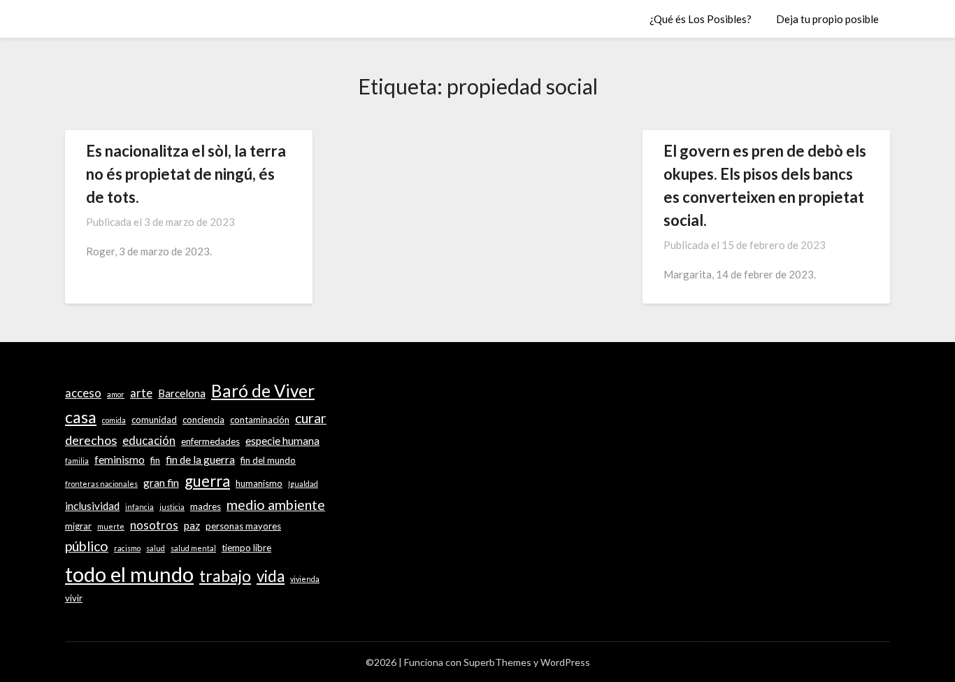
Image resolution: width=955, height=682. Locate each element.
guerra (207, 480)
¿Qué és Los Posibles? (700, 19)
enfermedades (210, 441)
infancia (139, 506)
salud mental (193, 548)
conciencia (203, 419)
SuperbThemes (497, 662)
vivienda (304, 578)
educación (148, 441)
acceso (83, 393)
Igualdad (303, 483)
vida (271, 576)
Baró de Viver (263, 391)
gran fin (161, 482)
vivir (73, 598)
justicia (172, 506)
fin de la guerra (200, 459)
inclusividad (92, 505)
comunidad (154, 419)
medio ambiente (276, 505)
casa (80, 417)
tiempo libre (246, 547)
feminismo (119, 459)
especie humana (282, 440)
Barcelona (182, 393)
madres (205, 506)
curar (310, 418)
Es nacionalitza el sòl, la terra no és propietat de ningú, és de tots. (186, 173)
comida (114, 420)
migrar (78, 526)
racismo (127, 548)
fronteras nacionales (101, 483)
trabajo (225, 575)
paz (192, 525)
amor (115, 394)
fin (155, 460)
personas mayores (243, 526)
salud (155, 548)
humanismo (259, 483)
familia (77, 460)
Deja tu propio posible (827, 19)
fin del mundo (268, 460)
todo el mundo (129, 574)
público (86, 546)
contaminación (259, 419)
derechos (91, 440)
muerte (110, 526)
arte (141, 393)
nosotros (154, 525)
